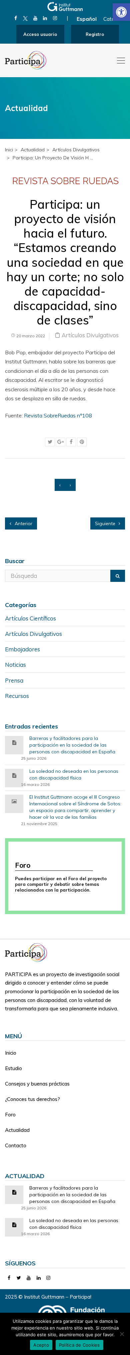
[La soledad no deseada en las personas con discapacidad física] (14, 775)
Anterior (22, 523)
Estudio (13, 1068)
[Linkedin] (45, 18)
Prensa (14, 680)
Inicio (10, 1053)
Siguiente (106, 523)
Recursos (17, 695)
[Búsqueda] (117, 576)
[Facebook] (15, 18)
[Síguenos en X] (25, 18)
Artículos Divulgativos (76, 150)
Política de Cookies (79, 1345)
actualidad (33, 150)
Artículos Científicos (30, 618)
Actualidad (17, 1130)
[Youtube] (35, 18)
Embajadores (22, 649)
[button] (121, 12)
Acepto (41, 1345)
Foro (10, 1114)
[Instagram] (55, 18)
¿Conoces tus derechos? (32, 1099)
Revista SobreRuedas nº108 (58, 415)
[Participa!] (28, 952)
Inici (9, 150)
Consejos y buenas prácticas (37, 1084)
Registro (95, 34)
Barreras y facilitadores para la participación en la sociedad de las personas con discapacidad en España (72, 745)
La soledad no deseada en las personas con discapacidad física (73, 774)
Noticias (15, 664)
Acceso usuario (40, 34)
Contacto (15, 1145)
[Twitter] (19, 1278)
